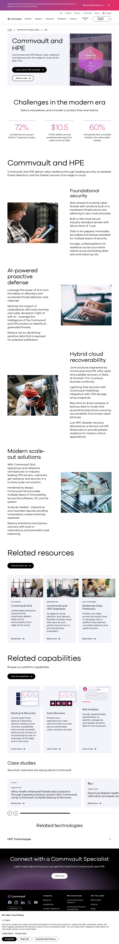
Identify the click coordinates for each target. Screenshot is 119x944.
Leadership (48, 904)
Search (97, 13)
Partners (73, 19)
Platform (28, 19)
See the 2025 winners (92, 5)
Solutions (38, 19)
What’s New (96, 900)
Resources (50, 19)
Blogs (93, 908)
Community (87, 13)
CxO (61, 13)
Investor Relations (51, 908)
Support (68, 13)
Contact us (85, 19)
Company (47, 896)
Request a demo (100, 19)
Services (77, 13)
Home (9, 30)
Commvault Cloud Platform (75, 901)
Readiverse (62, 19)
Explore (94, 904)
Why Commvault (74, 896)
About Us (47, 900)
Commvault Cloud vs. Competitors (76, 908)
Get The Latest (97, 896)
